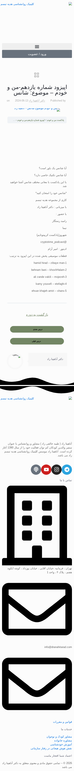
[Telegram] (67, 469)
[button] (37, 46)
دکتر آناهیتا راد (37, 100)
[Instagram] (56, 469)
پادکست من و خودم (55, 120)
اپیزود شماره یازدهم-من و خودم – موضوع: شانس (23, 120)
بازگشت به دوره (37, 314)
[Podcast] (36, 469)
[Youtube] (46, 469)
